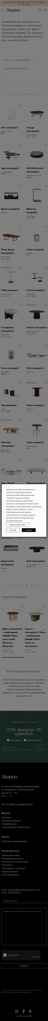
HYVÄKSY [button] (28, 530)
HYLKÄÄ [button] (13, 530)
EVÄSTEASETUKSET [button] (18, 524)
